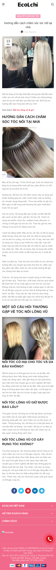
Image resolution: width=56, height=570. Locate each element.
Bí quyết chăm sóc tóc (28, 16)
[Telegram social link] (42, 491)
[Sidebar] (3, 174)
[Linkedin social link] (35, 491)
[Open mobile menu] (3, 4)
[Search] (52, 4)
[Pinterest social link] (28, 491)
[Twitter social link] (21, 491)
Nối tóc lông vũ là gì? (23, 110)
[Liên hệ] (49, 539)
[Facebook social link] (14, 491)
